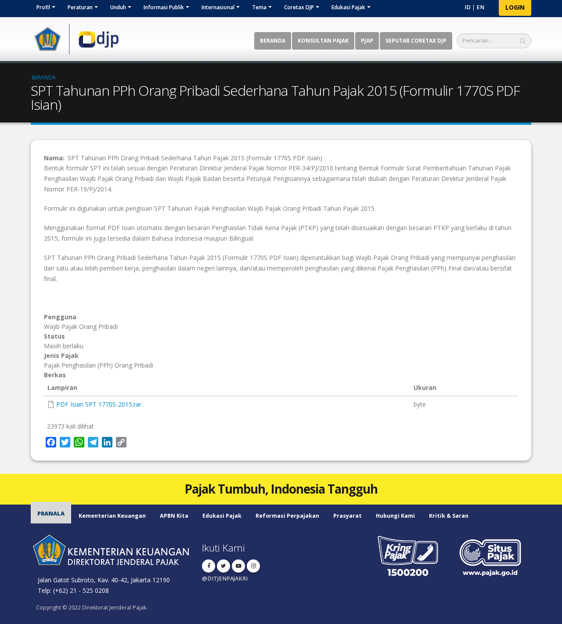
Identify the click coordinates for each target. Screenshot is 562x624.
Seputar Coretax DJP (416, 40)
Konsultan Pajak (323, 40)
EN (480, 7)
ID (468, 7)
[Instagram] (253, 566)
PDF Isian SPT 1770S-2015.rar (98, 404)
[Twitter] (223, 566)
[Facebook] (208, 566)
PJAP (367, 40)
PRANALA (51, 513)
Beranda (272, 40)
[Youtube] (238, 566)
